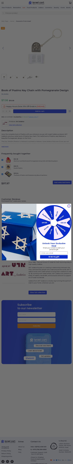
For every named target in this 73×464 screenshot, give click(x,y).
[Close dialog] (69, 205)
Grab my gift (53, 257)
